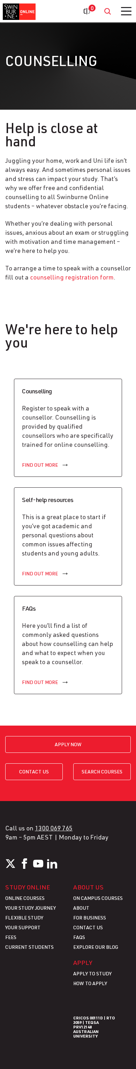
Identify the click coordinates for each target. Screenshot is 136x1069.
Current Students (29, 947)
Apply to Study (92, 973)
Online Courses (25, 898)
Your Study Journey (30, 908)
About (81, 908)
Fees (10, 937)
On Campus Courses (98, 898)
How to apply (90, 983)
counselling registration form (72, 277)
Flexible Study (24, 918)
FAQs (79, 937)
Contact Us (88, 927)
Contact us (34, 772)
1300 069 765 (54, 828)
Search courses (102, 772)
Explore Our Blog (95, 947)
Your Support (22, 927)
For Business (89, 918)
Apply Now (68, 744)
